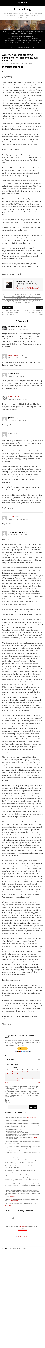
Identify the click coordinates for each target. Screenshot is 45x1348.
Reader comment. (13, 1200)
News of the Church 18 (11, 43)
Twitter (17, 1172)
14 (7, 1076)
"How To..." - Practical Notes (25, 295)
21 (7, 1078)
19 (32, 1076)
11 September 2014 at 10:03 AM (18, 329)
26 (32, 1078)
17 (22, 1076)
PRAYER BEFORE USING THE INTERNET (18, 38)
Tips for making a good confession (32, 40)
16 (17, 1076)
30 (17, 1080)
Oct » (38, 1082)
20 (37, 1076)
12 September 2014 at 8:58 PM (17, 535)
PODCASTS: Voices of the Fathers (16, 45)
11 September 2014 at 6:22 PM (17, 376)
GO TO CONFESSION (18, 297)
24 (22, 1078)
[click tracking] (22, 1230)
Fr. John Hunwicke (32, 1117)
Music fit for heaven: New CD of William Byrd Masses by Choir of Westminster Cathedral (11, 312)
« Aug (7, 1082)
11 (27, 1074)
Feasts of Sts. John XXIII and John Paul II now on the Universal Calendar (34, 312)
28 (7, 1080)
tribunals (25, 301)
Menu (24, 2)
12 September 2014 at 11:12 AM (18, 519)
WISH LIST (35, 38)
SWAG (19, 40)
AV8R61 (11, 516)
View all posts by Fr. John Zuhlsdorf (28, 288)
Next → (39, 307)
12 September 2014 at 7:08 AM (17, 420)
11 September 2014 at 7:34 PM (17, 399)
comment (12, 1196)
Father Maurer (13, 355)
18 (27, 1076)
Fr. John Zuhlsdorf (27, 63)
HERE (35, 1137)
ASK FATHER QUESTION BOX (34, 31)
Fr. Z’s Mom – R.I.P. (32, 45)
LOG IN (4, 31)
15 (12, 1076)
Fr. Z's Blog (22, 9)
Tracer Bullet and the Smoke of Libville (30, 43)
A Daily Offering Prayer (10, 40)
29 (12, 1080)
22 (12, 1078)
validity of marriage (34, 301)
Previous (7, 307)
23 (17, 1078)
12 (32, 1074)
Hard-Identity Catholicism (33, 297)
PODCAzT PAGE (32, 34)
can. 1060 (19, 301)
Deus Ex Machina (34, 1175)
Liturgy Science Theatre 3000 (11, 299)
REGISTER (21, 31)
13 (37, 1074)
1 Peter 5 (8, 1187)
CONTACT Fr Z (12, 31)
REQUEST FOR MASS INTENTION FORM (22, 47)
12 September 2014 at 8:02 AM (17, 436)
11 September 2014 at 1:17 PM (17, 358)
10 (22, 1074)
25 (27, 1078)
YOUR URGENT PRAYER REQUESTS (22, 36)
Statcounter (22, 1227)
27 (37, 1078)
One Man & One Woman (27, 299)
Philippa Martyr (14, 397)
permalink (27, 303)
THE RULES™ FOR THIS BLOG (17, 34)
